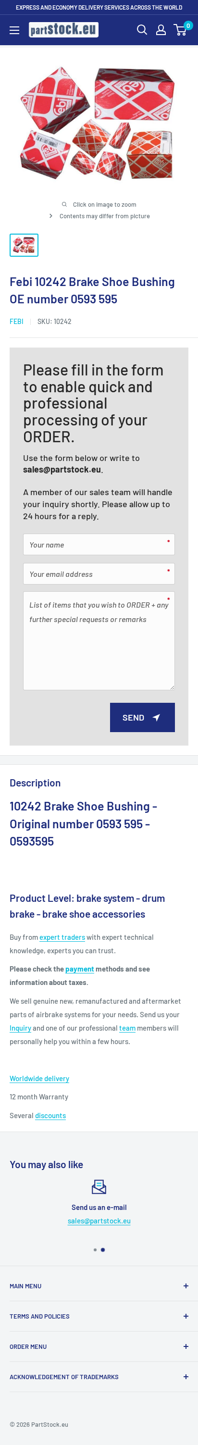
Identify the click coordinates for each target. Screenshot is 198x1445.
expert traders (62, 937)
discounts (50, 1115)
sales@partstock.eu (62, 469)
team (127, 1027)
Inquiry (20, 1027)
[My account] (161, 30)
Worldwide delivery (39, 1078)
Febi (17, 321)
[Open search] (142, 30)
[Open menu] (14, 30)
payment (79, 968)
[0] (180, 30)
